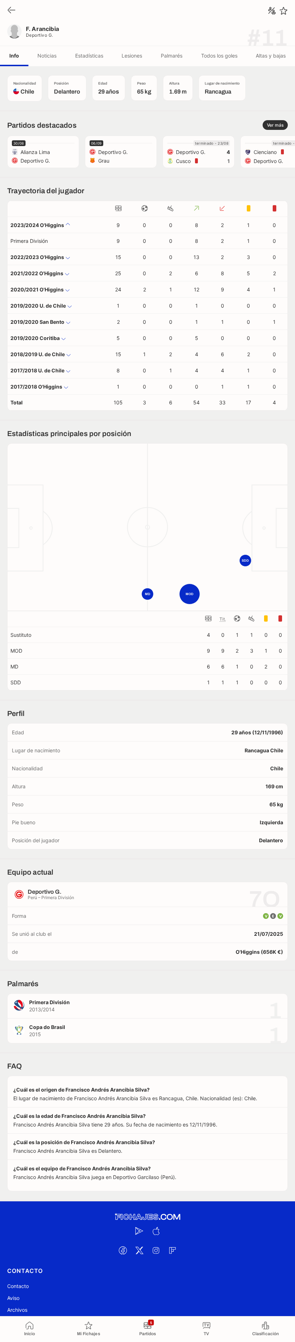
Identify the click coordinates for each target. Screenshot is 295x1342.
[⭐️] (283, 10)
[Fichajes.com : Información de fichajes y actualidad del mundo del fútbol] (147, 1217)
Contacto (18, 1286)
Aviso (13, 1298)
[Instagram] (155, 1250)
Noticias (46, 56)
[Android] (139, 1230)
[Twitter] (139, 1250)
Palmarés (171, 56)
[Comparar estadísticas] (272, 10)
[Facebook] (122, 1250)
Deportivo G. (39, 35)
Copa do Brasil (47, 1027)
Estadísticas (89, 56)
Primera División (29, 241)
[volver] (11, 10)
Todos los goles (219, 56)
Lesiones (132, 56)
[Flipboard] (172, 1250)
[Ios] (155, 1230)
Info (14, 56)
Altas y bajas (271, 56)
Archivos (17, 1310)
